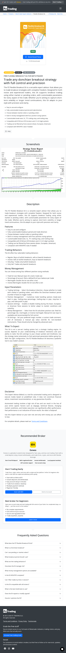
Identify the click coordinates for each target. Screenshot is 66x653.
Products (11, 14)
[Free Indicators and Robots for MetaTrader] (10, 8)
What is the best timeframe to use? (16, 589)
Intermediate (9, 72)
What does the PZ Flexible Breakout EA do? (18, 543)
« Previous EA (52, 14)
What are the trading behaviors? (15, 561)
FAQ (8, 131)
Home (5, 14)
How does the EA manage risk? (15, 566)
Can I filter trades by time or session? (17, 580)
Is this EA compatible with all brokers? (17, 584)
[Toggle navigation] (60, 8)
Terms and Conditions (39, 421)
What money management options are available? (20, 571)
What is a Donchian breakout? (14, 548)
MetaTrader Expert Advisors (23, 14)
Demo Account (47, 492)
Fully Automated (29, 72)
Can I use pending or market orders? (17, 552)
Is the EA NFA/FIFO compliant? (14, 575)
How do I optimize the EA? (13, 598)
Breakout (18, 72)
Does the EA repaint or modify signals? (17, 593)
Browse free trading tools (12, 635)
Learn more (33, 520)
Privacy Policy (22, 621)
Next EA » (60, 14)
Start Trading (57, 2)
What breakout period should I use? (16, 557)
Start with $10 (18, 492)
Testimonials (32, 621)
